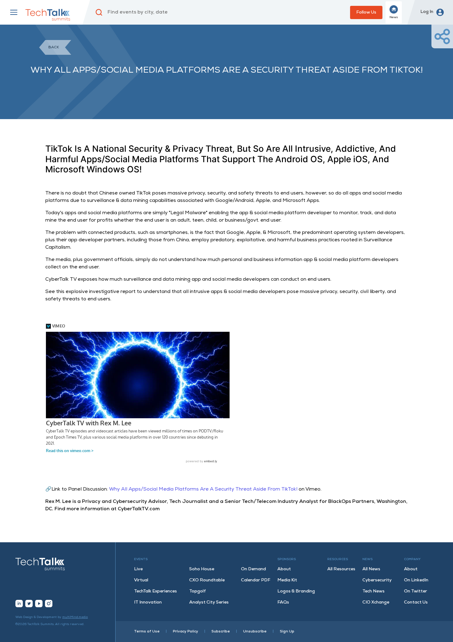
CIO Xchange (375, 602)
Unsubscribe (255, 631)
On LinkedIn (416, 580)
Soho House (201, 569)
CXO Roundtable (207, 580)
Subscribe (220, 631)
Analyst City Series (209, 602)
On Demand (253, 569)
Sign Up (287, 631)
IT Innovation (148, 602)
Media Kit (287, 580)
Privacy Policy (185, 631)
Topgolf (197, 591)
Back (53, 47)
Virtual (141, 580)
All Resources (341, 569)
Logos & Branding (296, 591)
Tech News (373, 591)
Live (138, 569)
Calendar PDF (255, 580)
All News (371, 569)
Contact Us (416, 602)
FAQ (283, 602)
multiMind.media (75, 617)
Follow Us (366, 12)
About (284, 569)
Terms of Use (147, 631)
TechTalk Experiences (155, 591)
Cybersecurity (377, 580)
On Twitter (415, 591)
